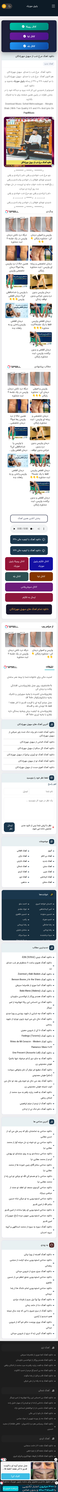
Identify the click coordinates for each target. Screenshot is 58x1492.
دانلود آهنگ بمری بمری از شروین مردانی (34, 1271)
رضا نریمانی (22, 924)
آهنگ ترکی (22, 856)
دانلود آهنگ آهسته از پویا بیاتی (38, 1254)
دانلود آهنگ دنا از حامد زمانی (38, 1305)
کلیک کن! (15, 1476)
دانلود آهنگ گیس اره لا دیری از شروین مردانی (31, 1333)
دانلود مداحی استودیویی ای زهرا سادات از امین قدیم (28, 1210)
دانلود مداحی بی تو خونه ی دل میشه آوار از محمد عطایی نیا (29, 1145)
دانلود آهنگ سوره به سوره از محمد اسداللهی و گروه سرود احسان (29, 1229)
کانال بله (31, 46)
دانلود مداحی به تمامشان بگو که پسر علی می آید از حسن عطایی (29, 1134)
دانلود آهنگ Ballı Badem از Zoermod (35, 974)
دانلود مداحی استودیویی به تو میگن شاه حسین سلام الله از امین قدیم (30, 1201)
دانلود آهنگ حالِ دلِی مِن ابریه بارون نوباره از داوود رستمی (29, 1022)
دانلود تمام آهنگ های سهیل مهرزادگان (29, 609)
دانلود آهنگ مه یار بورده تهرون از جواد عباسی (35, 1418)
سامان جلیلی (21, 930)
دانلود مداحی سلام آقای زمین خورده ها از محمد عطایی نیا (30, 1167)
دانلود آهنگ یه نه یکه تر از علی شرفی (38, 1381)
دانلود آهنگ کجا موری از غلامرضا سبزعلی (33, 985)
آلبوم (50, 850)
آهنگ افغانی (22, 850)
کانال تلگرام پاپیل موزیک (41, 564)
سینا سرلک (22, 935)
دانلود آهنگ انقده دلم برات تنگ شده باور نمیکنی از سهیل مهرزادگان (31, 734)
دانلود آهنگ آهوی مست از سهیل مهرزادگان (34, 767)
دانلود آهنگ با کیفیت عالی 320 (27, 539)
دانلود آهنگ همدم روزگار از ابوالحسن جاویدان (31, 996)
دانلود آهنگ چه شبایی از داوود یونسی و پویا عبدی (29, 1013)
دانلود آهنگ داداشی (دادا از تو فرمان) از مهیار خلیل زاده (30, 1403)
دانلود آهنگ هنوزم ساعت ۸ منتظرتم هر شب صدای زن (29, 965)
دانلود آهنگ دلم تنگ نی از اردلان (37, 1109)
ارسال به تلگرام (29, 597)
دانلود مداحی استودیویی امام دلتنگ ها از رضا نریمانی (31, 1291)
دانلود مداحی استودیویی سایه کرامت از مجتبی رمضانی (31, 1263)
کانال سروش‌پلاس (29, 587)
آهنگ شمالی (22, 866)
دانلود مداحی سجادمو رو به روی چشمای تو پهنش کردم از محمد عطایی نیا (29, 1156)
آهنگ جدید (47, 861)
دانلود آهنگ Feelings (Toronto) (37, 1036)
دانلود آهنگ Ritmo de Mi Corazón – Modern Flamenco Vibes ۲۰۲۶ (31, 1044)
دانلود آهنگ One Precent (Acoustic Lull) (32, 1052)
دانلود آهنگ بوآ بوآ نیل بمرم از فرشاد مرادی (32, 1299)
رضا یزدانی (47, 930)
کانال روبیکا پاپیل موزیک (17, 564)
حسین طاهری (21, 914)
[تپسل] (1, 1482)
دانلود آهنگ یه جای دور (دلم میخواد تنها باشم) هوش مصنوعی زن (30, 1061)
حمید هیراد (47, 919)
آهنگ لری (23, 877)
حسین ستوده (46, 914)
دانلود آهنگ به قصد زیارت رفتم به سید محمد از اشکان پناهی (31, 1095)
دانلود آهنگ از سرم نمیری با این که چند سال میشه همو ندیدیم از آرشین (29, 1313)
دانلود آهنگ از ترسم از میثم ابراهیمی (36, 1103)
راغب (25, 919)
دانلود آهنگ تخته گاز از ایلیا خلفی (39, 1451)
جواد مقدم (22, 909)
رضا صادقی (47, 924)
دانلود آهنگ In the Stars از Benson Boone (32, 979)
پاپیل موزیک (32, 6)
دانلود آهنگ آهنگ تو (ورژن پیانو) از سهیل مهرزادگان (30, 754)
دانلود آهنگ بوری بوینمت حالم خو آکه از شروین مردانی (30, 1325)
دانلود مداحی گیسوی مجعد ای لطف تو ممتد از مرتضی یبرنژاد (31, 1190)
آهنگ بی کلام (46, 856)
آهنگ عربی (47, 871)
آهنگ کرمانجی (46, 877)
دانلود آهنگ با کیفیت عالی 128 (27, 550)
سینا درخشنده (46, 935)
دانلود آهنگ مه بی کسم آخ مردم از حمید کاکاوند (33, 1370)
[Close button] (56, 1482)
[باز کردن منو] (53, 6)
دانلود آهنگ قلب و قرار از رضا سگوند (38, 1375)
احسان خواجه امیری (44, 904)
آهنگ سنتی (47, 866)
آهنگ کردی (22, 871)
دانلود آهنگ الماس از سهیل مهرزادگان (37, 742)
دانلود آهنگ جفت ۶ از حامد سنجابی (38, 1445)
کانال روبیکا (31, 26)
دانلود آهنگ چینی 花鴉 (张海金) (37, 957)
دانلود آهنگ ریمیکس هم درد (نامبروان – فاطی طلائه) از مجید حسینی (28, 1426)
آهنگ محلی (47, 882)
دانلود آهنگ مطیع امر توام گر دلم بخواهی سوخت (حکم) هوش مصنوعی (30, 1072)
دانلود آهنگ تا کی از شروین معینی (36, 1030)
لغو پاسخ (52, 784)
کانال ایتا (31, 36)
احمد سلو (23, 904)
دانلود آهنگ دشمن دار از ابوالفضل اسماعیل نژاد (33, 1408)
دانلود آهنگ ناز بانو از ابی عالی (41, 1413)
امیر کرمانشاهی (45, 909)
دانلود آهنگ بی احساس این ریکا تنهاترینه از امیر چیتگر (30, 1005)
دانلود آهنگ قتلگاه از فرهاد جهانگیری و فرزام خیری (33, 1456)
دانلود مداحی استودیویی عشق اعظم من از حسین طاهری (29, 1280)
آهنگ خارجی (22, 861)
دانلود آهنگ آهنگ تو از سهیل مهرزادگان (36, 761)
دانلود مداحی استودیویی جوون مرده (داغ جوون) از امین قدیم (28, 1218)
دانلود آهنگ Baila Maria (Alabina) (36, 991)
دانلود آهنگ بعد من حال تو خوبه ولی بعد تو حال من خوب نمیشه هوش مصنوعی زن (28, 1083)
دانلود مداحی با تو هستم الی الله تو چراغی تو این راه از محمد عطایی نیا (28, 1179)
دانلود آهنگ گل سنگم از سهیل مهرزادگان (36, 748)
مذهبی (24, 882)
